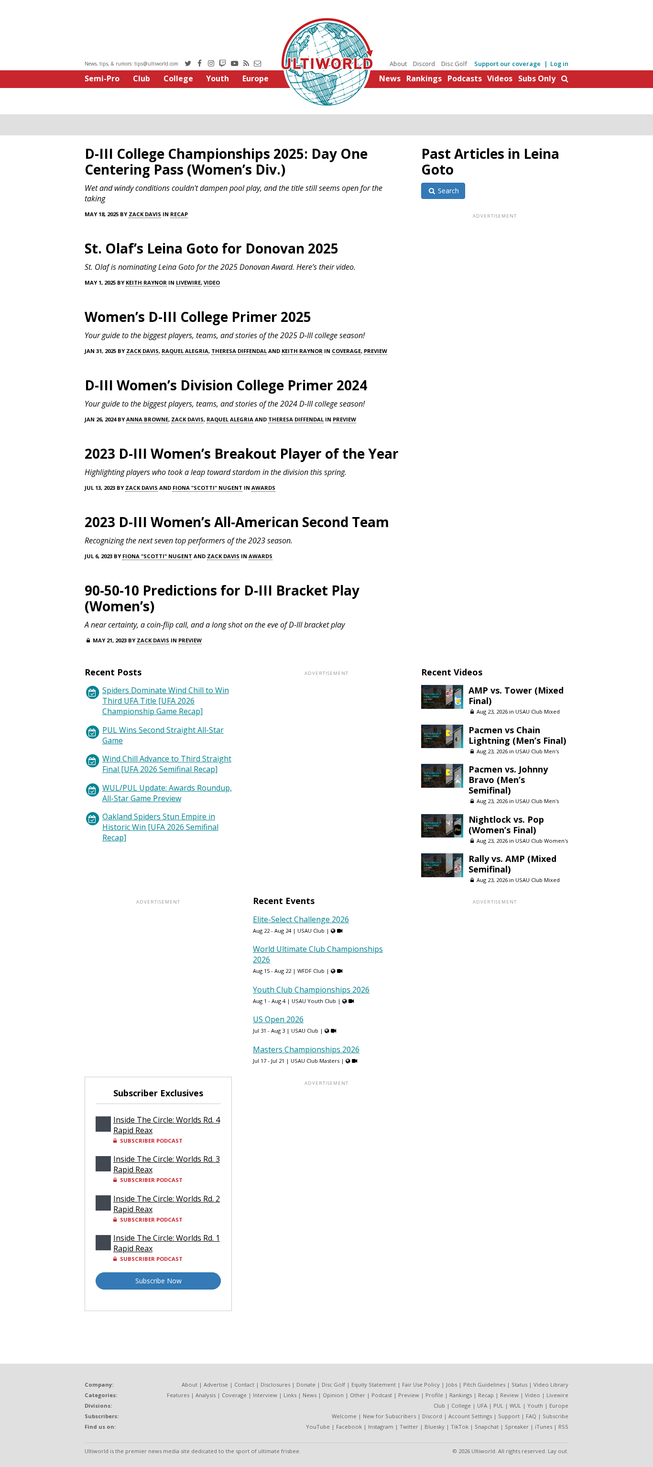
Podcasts (464, 78)
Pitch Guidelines (484, 1384)
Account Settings (470, 1416)
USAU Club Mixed (537, 711)
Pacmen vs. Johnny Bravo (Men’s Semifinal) (508, 779)
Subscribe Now (158, 1280)
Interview (265, 1395)
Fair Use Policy (421, 1384)
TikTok (459, 1426)
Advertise (216, 1384)
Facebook (349, 1426)
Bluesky (434, 1426)
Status (519, 1384)
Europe (255, 78)
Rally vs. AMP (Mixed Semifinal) (512, 864)
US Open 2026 (278, 1019)
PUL (498, 1405)
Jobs (451, 1384)
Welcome (344, 1416)
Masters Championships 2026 (306, 1049)
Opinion (333, 1395)
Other (357, 1395)
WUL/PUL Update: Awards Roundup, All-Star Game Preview (167, 793)
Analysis (206, 1395)
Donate (306, 1384)
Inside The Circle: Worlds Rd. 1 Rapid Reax (166, 1243)
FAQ (531, 1416)
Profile (434, 1395)
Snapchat (487, 1426)
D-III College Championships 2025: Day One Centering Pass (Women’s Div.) (226, 161)
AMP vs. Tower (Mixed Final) (516, 695)
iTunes (543, 1426)
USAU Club (311, 930)
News (390, 78)
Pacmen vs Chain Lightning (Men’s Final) (517, 735)
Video (212, 282)
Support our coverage (507, 63)
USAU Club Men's (537, 751)
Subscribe (555, 1416)
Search (447, 190)
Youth (217, 78)
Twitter (409, 1426)
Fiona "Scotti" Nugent (207, 487)
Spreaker (517, 1426)
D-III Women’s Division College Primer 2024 (226, 385)
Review (509, 1395)
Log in (559, 63)
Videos (499, 78)
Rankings (424, 78)
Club (141, 78)
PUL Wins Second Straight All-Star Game (163, 735)
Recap (179, 214)
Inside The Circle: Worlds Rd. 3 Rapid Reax (166, 1164)
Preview (375, 350)
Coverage (346, 350)
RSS (563, 1426)
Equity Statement (373, 1384)
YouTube (318, 1426)
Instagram (380, 1426)
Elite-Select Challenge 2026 (301, 919)
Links (289, 1395)
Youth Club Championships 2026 (311, 989)
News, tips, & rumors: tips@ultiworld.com (131, 63)
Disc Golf (454, 63)
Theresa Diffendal (239, 350)
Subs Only (536, 78)
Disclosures (275, 1384)
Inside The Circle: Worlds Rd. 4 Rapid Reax (166, 1125)
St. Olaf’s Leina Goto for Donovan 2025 (211, 248)
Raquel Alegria (185, 350)
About (398, 63)
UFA (482, 1405)
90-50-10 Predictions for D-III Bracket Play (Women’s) (222, 598)
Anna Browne (147, 419)
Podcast (381, 1395)
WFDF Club (311, 970)
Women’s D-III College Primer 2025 (198, 317)
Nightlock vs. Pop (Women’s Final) (506, 825)
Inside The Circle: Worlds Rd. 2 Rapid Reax (166, 1203)
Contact (244, 1384)
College (178, 78)
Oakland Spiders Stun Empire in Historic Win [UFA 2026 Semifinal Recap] (160, 827)
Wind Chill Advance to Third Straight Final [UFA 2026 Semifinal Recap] (166, 763)
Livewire (188, 282)
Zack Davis (145, 214)
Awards (263, 487)
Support (509, 1416)
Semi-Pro (102, 78)
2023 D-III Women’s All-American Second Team (237, 522)
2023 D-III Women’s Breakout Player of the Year (242, 453)
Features (178, 1395)
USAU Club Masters (315, 1060)
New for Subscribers (389, 1416)
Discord (424, 63)
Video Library (550, 1384)
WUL (515, 1405)
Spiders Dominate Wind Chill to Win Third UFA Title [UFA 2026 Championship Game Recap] (165, 701)
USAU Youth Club (314, 1000)
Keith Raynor (146, 282)
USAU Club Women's (541, 840)
